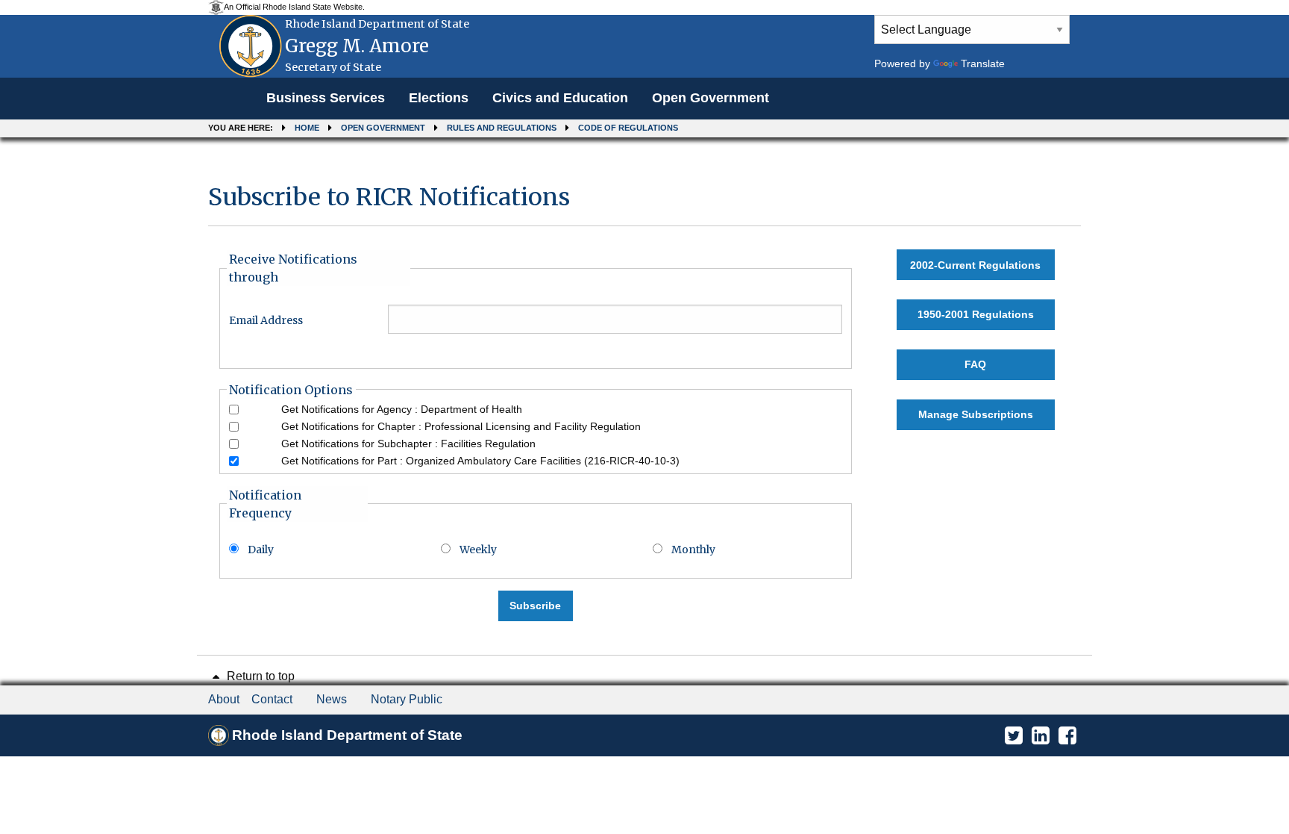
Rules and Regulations (501, 127)
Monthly (693, 549)
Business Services (325, 97)
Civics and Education (560, 97)
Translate (983, 63)
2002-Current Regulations (975, 265)
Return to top (259, 676)
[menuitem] (325, 98)
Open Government (710, 97)
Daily (261, 549)
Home (307, 127)
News (331, 699)
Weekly (478, 549)
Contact (271, 699)
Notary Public (406, 699)
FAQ (975, 364)
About (223, 699)
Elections (438, 97)
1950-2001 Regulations (976, 314)
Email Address (266, 320)
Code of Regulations (628, 127)
